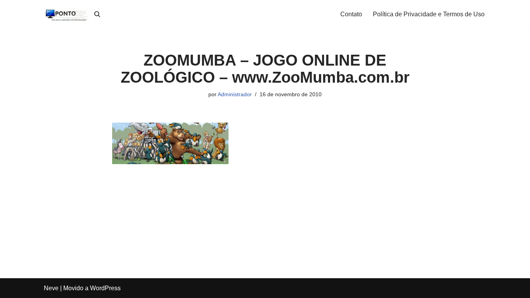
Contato (351, 14)
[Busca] (97, 14)
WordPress (105, 288)
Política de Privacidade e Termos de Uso (429, 14)
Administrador (235, 94)
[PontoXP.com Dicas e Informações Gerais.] (67, 14)
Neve (51, 288)
